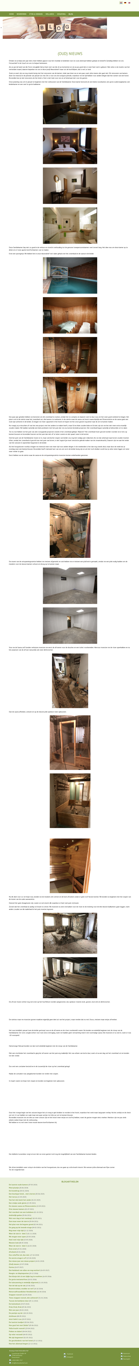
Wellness (50, 14)
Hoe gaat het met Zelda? (19, 1325)
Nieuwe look (14, 1243)
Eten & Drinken (36, 14)
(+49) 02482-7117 (17, 1360)
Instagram (70, 1357)
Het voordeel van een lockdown (21, 1212)
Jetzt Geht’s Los (15, 1319)
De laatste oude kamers (18, 1185)
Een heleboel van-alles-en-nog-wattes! (24, 1270)
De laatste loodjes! (16, 1322)
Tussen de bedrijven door (19, 1301)
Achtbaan (12, 1316)
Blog (71, 14)
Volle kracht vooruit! (17, 1328)
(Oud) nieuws (14, 1264)
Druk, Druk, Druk (15, 1307)
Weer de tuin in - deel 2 (18, 1233)
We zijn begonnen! (16, 1337)
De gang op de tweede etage (20, 1227)
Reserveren (21, 14)
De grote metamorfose (18, 1279)
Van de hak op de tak (17, 1285)
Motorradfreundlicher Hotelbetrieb (22, 1292)
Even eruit (13, 1249)
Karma (11, 1267)
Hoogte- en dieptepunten (19, 1273)
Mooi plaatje (14, 1188)
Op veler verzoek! (16, 1334)
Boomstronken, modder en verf (21, 1288)
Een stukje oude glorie (17, 1203)
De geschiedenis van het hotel (21, 1340)
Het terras (13, 1197)
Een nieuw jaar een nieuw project (22, 1261)
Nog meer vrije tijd (16, 1230)
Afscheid (12, 1252)
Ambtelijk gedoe (15, 1215)
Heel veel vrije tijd (16, 1240)
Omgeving (61, 14)
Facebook (70, 1354)
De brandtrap (14, 1191)
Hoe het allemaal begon (18, 1344)
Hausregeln (126, 1359)
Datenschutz (127, 1356)
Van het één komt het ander (20, 1200)
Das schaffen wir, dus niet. (19, 1255)
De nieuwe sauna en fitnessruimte (22, 1206)
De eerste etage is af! (17, 1258)
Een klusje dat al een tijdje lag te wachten (25, 1276)
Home (11, 14)
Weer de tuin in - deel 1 (18, 1246)
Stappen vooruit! (15, 1295)
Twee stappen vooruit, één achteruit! (23, 1298)
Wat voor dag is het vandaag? (20, 1218)
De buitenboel (14, 1304)
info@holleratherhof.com (20, 1363)
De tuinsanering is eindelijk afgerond (23, 1282)
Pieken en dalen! (15, 1331)
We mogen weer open (17, 1236)
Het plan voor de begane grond (21, 1224)
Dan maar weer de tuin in (19, 1221)
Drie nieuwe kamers (17, 1209)
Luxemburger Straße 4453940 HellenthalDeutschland (19, 1355)
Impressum (126, 1353)
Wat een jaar (14, 1310)
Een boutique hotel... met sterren (22, 1194)
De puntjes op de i (16, 1313)
